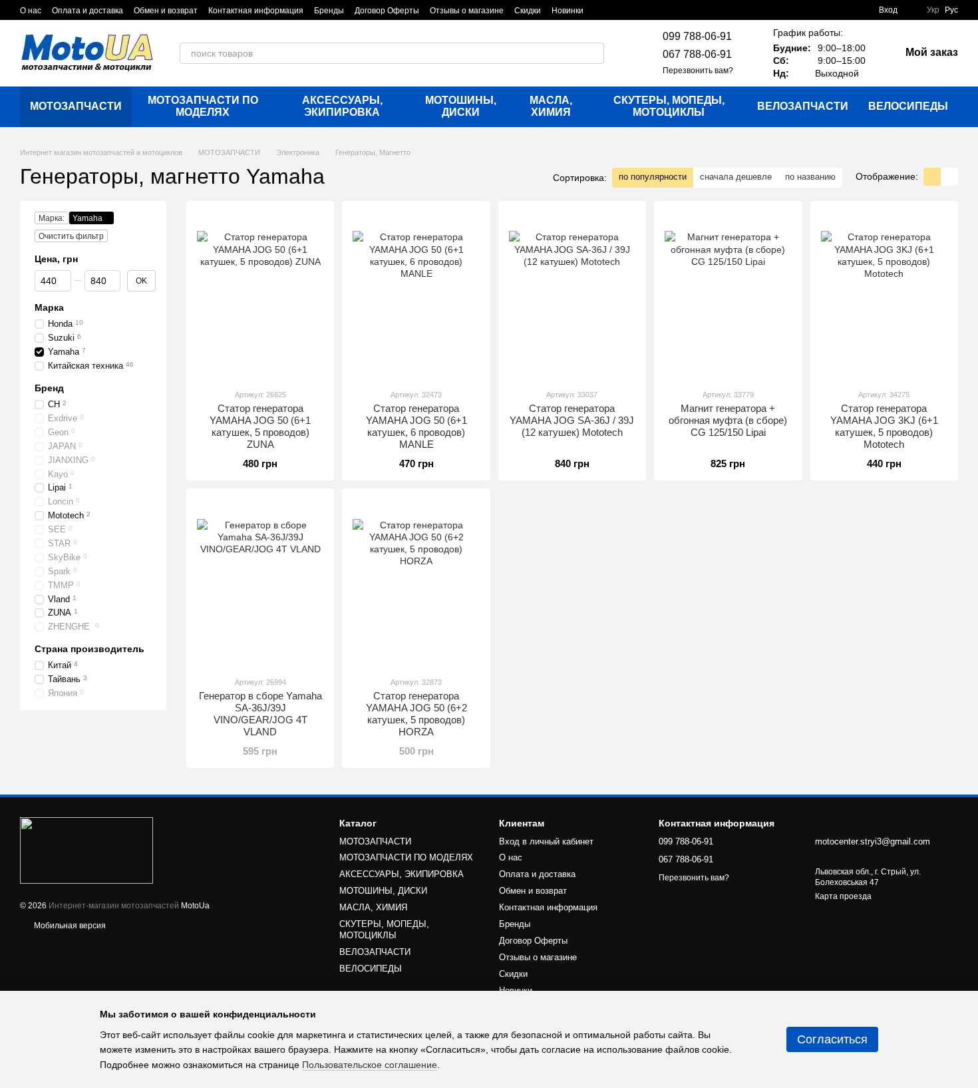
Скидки (527, 10)
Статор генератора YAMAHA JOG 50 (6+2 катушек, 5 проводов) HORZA (416, 713)
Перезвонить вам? (698, 70)
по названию (810, 177)
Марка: (52, 218)
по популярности (653, 177)
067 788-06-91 (697, 54)
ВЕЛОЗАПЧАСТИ (802, 106)
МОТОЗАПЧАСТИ (76, 106)
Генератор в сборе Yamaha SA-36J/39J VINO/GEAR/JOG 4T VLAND (260, 713)
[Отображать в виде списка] (949, 177)
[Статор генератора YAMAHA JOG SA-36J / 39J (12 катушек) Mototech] (572, 295)
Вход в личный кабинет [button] (546, 841)
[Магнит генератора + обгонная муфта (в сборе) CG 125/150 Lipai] (728, 295)
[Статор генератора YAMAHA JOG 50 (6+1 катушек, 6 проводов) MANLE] (416, 295)
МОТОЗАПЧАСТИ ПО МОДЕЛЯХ (203, 106)
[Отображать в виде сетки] (932, 177)
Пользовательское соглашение (369, 1064)
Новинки (567, 10)
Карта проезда (843, 896)
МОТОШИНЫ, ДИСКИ (460, 106)
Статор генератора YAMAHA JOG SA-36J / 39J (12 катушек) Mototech (572, 420)
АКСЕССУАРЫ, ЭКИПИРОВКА (342, 106)
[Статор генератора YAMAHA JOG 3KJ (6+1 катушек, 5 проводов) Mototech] (884, 295)
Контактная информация (255, 10)
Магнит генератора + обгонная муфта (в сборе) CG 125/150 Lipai (728, 420)
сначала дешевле (736, 177)
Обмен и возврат (166, 10)
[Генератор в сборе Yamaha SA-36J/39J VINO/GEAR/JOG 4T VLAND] (260, 582)
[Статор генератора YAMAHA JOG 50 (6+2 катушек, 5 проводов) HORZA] (416, 582)
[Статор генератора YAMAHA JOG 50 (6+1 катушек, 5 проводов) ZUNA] (260, 295)
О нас (30, 10)
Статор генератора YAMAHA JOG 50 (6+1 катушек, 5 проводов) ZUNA (260, 426)
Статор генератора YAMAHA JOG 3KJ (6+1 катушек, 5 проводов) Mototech (884, 426)
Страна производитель (89, 648)
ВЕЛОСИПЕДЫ (908, 106)
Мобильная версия (69, 925)
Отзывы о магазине (467, 10)
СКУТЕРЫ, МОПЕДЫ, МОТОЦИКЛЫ (669, 106)
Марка (49, 307)
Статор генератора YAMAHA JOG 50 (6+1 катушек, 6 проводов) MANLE (416, 426)
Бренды (329, 10)
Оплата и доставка (87, 10)
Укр (933, 10)
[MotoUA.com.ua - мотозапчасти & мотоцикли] (86, 849)
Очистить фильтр (71, 236)
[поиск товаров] (593, 53)
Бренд (49, 388)
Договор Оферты (387, 10)
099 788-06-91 (697, 36)
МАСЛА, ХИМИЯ (551, 106)
